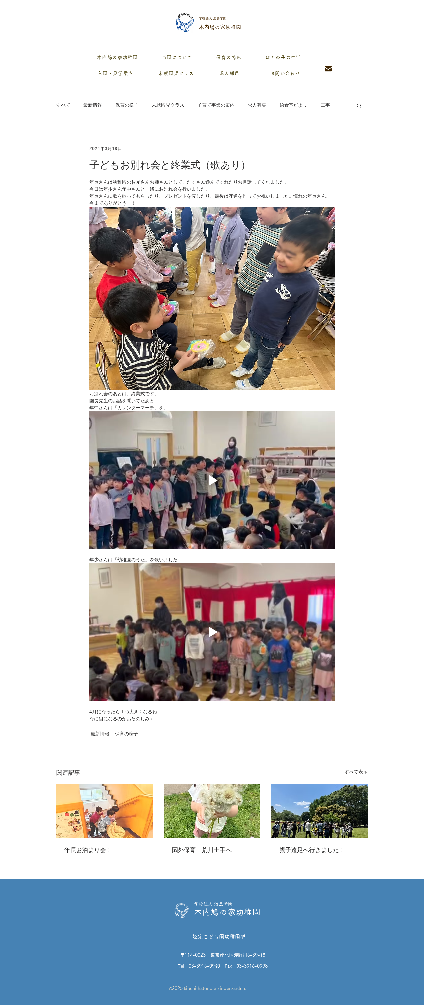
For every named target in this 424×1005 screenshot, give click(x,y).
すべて (63, 105)
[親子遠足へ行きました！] (319, 811)
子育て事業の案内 (216, 105)
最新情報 (92, 105)
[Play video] (212, 480)
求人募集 (257, 105)
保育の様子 (126, 105)
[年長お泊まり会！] (104, 811)
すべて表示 (356, 771)
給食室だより (293, 105)
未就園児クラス (168, 105)
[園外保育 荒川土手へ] (212, 811)
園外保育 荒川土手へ (202, 850)
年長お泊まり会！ (88, 850)
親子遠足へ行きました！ (312, 850)
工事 (325, 105)
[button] (359, 105)
